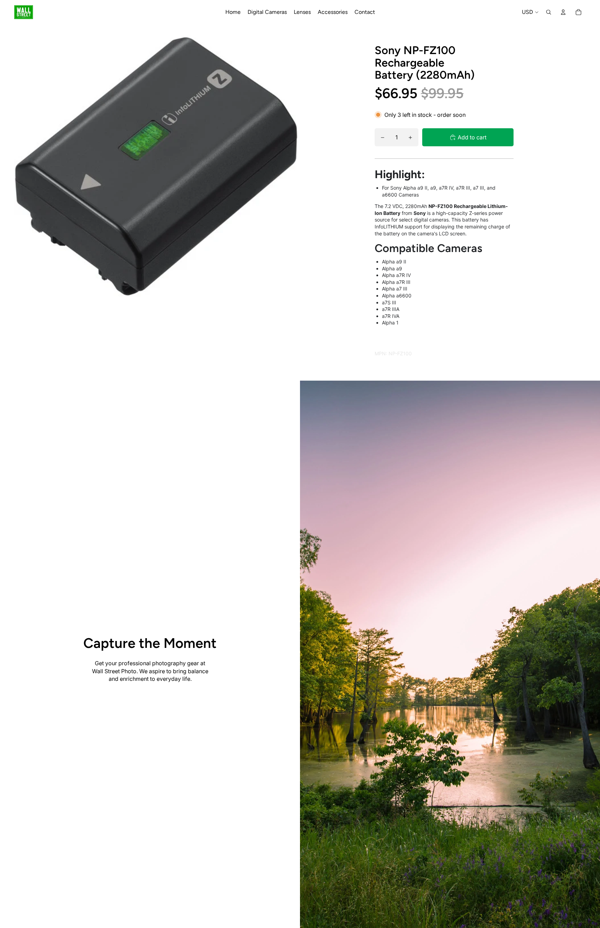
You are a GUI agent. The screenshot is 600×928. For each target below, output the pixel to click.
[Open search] (548, 12)
